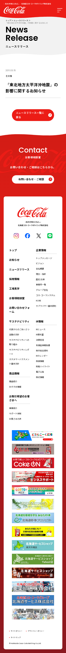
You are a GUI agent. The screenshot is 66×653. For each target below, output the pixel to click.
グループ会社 (42, 289)
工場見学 (14, 288)
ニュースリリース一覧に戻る (30, 115)
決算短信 (40, 339)
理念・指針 (41, 273)
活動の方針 (14, 334)
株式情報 (40, 377)
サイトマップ (16, 637)
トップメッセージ (44, 258)
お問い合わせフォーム (19, 309)
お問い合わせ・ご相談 (31, 179)
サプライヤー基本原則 (46, 305)
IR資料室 (40, 334)
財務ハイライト (43, 366)
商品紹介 (13, 381)
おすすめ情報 (15, 386)
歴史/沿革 (40, 279)
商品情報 (14, 373)
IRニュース (40, 329)
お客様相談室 (17, 298)
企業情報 (41, 250)
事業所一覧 (41, 284)
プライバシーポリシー (36, 631)
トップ (8, 20)
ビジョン (40, 263)
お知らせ (14, 260)
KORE (38, 300)
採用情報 (14, 279)
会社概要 (40, 268)
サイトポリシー (16, 631)
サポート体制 (15, 413)
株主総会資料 (42, 350)
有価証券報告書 (43, 345)
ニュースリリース (21, 20)
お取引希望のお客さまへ (19, 398)
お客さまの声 (15, 418)
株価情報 (40, 361)
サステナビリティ (19, 321)
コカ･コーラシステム (45, 295)
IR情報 (39, 321)
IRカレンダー (42, 355)
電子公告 (40, 371)
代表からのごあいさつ (19, 329)
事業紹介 (13, 408)
